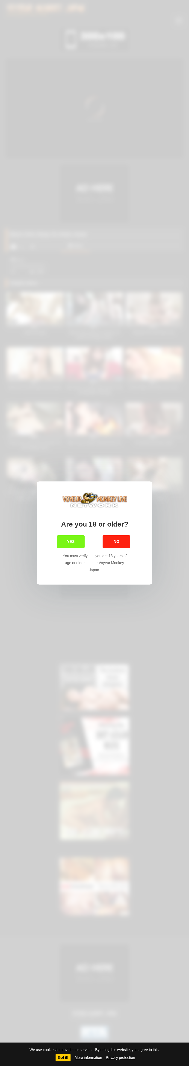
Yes (71, 542)
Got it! (63, 1058)
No (116, 542)
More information (88, 1058)
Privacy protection (120, 1058)
